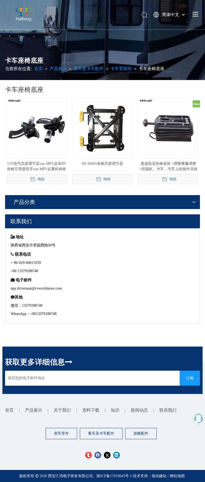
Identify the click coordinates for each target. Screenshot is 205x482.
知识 (115, 410)
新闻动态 (139, 410)
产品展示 (33, 410)
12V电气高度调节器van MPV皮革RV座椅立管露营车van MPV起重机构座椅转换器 (36, 167)
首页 (9, 410)
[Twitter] (107, 455)
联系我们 (167, 410)
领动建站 (159, 476)
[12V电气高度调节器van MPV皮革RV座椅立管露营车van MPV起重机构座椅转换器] (36, 128)
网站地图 (177, 476)
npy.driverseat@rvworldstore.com (36, 288)
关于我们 (62, 410)
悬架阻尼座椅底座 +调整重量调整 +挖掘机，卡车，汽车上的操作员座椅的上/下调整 (168, 167)
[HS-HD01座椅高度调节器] (102, 128)
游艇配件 (140, 433)
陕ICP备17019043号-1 (115, 476)
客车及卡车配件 (101, 433)
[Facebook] (97, 455)
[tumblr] (88, 455)
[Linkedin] (116, 455)
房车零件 (61, 433)
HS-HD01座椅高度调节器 (102, 164)
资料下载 (90, 410)
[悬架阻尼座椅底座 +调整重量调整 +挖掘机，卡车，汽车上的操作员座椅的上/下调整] (168, 128)
